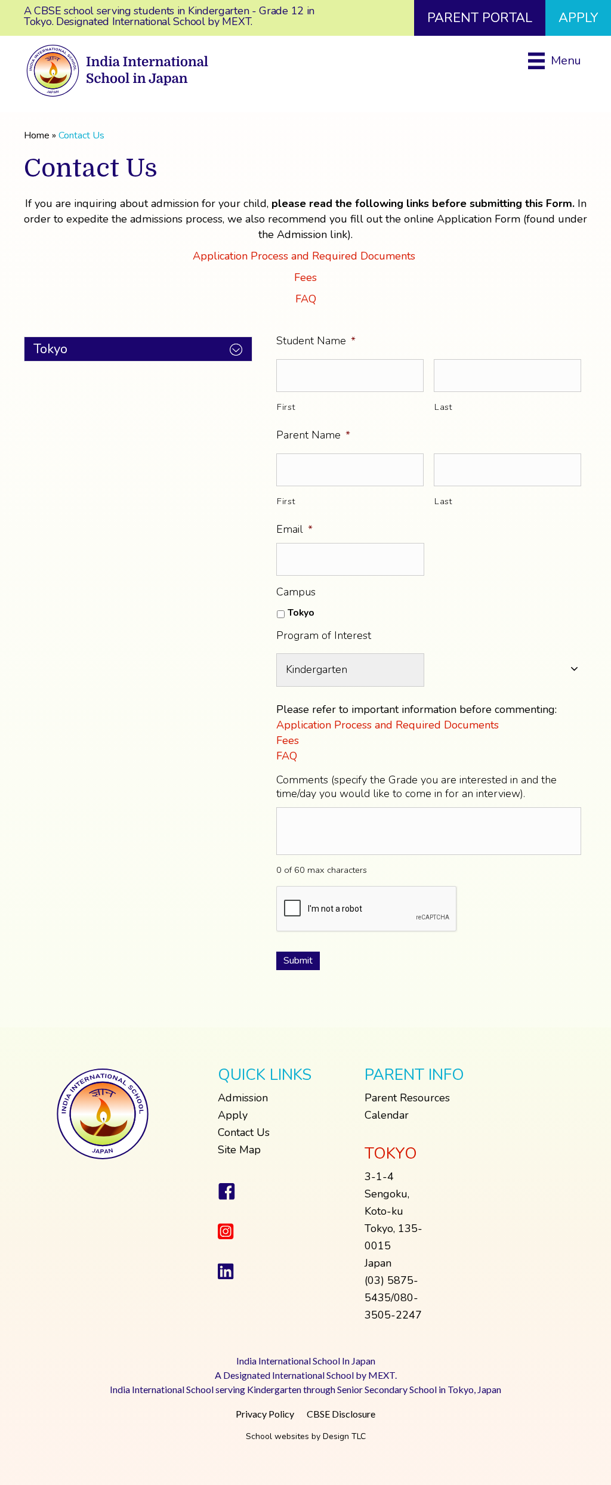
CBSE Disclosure (341, 1413)
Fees (305, 277)
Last (443, 407)
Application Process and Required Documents (305, 256)
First (286, 407)
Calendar (387, 1115)
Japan (378, 1263)
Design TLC (344, 1436)
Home (37, 135)
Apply (233, 1115)
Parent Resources (407, 1098)
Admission (243, 1098)
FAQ (305, 299)
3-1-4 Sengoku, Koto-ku (387, 1193)
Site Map (239, 1150)
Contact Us (244, 1132)
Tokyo (301, 613)
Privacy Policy (265, 1413)
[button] (138, 349)
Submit (298, 960)
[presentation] (367, 909)
